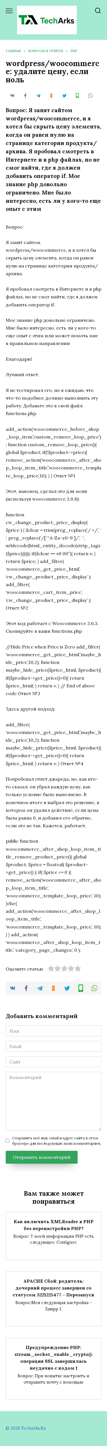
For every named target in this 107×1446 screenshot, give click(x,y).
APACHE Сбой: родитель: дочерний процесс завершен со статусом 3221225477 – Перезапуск (53, 1288)
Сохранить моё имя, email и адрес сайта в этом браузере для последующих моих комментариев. (56, 1141)
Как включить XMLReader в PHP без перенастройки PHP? (54, 1224)
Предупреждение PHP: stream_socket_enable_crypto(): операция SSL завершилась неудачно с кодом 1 (54, 1357)
